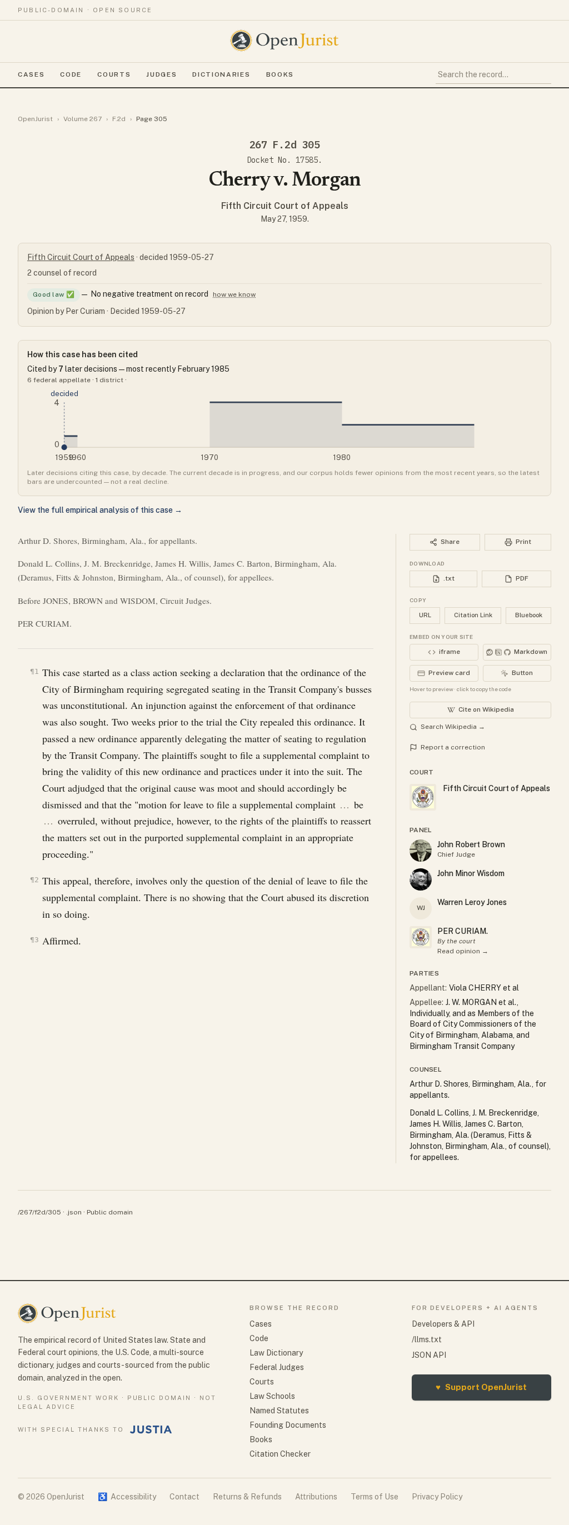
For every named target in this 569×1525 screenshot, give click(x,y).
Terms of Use (374, 1496)
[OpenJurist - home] (284, 40)
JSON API (429, 1355)
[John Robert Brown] (421, 850)
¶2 (34, 880)
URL (425, 615)
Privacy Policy (437, 1496)
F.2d (119, 119)
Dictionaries (221, 74)
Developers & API (443, 1323)
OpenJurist (35, 119)
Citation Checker (280, 1453)
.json (74, 1212)
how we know (234, 294)
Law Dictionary (276, 1352)
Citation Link (473, 615)
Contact (184, 1496)
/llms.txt (427, 1339)
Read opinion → (462, 951)
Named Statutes (279, 1410)
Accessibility (127, 1496)
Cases (31, 74)
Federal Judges (276, 1367)
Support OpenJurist (481, 1387)
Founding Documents (287, 1425)
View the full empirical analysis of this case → (100, 510)
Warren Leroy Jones (472, 902)
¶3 (34, 940)
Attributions (316, 1496)
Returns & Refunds (247, 1496)
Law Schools (272, 1396)
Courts (114, 74)
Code (71, 74)
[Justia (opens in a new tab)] (151, 1429)
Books (280, 74)
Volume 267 (82, 119)
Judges (161, 74)
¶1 (34, 671)
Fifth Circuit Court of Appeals (284, 206)
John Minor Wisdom (471, 873)
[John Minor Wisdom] (421, 879)
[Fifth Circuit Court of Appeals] (421, 937)
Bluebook (528, 615)
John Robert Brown (471, 844)
